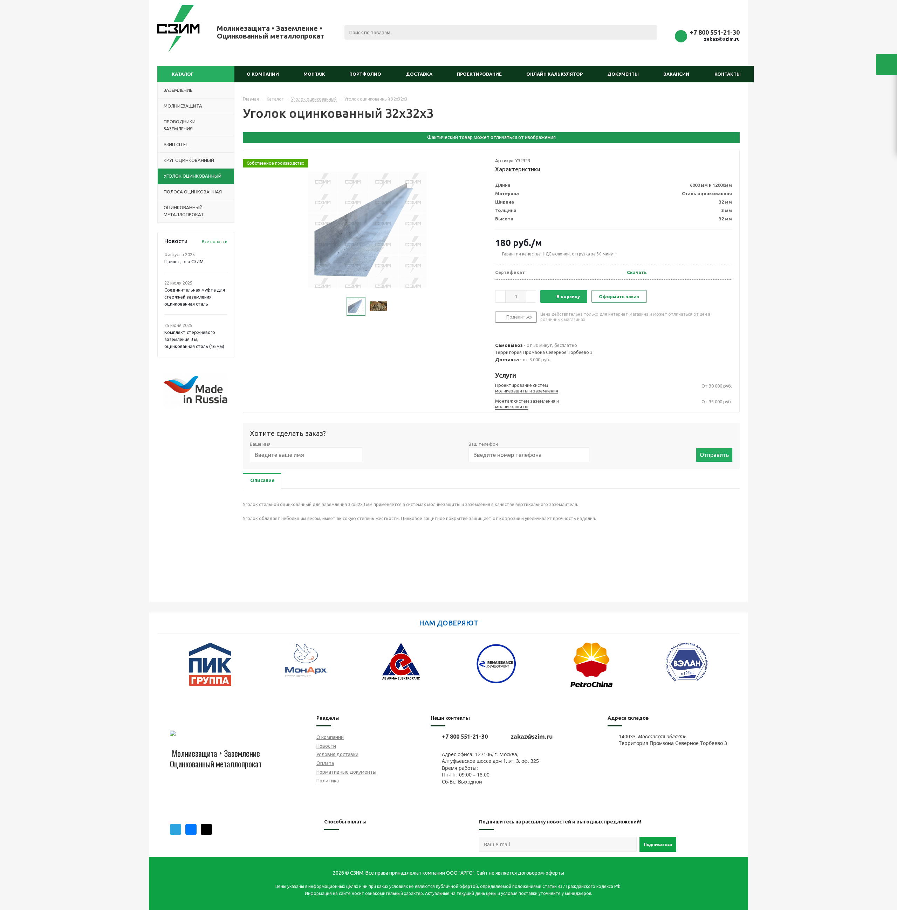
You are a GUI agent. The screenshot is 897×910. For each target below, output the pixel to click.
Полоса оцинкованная (193, 191)
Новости (326, 746)
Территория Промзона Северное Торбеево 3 (544, 352)
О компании (263, 73)
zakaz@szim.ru (722, 38)
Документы (623, 73)
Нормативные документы (346, 772)
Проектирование (479, 73)
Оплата (325, 763)
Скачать (637, 272)
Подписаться (658, 844)
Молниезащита (183, 105)
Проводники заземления (180, 125)
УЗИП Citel (176, 144)
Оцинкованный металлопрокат (184, 211)
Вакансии (676, 73)
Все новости (214, 241)
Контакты (727, 73)
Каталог (183, 73)
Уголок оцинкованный (192, 175)
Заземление (178, 90)
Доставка (419, 73)
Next (735, 669)
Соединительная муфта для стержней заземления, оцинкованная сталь (194, 296)
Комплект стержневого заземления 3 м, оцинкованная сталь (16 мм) (194, 339)
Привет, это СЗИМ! (184, 261)
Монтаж (314, 73)
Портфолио (365, 73)
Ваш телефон (483, 444)
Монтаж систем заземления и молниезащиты (527, 403)
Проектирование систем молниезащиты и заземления (526, 388)
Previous (162, 669)
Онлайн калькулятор (554, 73)
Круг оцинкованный (189, 160)
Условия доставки (337, 754)
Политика (327, 781)
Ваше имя (260, 444)
